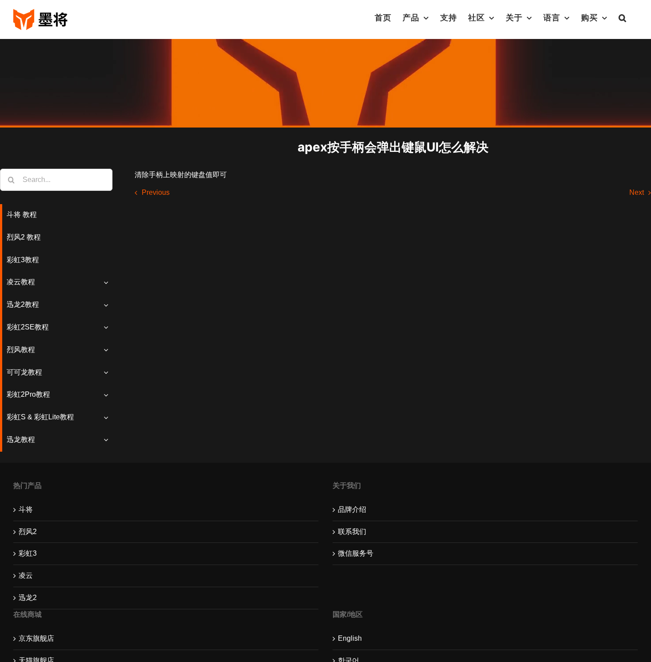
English (350, 638)
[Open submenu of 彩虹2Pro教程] (108, 395)
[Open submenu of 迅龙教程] (108, 440)
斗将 (26, 509)
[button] (623, 17)
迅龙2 (28, 597)
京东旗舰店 (36, 638)
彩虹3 (28, 553)
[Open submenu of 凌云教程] (108, 282)
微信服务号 (355, 553)
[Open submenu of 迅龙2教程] (108, 305)
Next (636, 192)
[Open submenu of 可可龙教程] (108, 372)
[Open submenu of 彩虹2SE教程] (108, 327)
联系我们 (352, 531)
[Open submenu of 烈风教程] (108, 350)
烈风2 (28, 531)
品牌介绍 (352, 509)
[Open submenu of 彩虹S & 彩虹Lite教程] (108, 417)
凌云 (26, 575)
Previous (156, 192)
